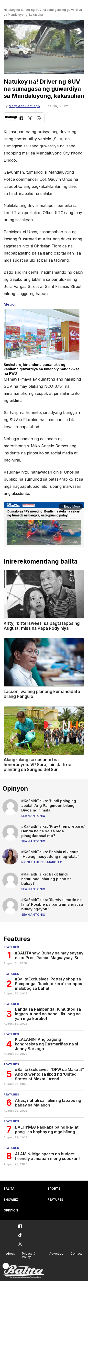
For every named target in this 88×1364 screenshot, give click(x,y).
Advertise (56, 1253)
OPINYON (11, 1210)
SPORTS (54, 1188)
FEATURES (55, 1199)
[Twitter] (30, 119)
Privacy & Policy (28, 1255)
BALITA (9, 1188)
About (10, 1253)
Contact (76, 1253)
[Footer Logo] (23, 1270)
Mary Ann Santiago (24, 106)
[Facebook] (21, 119)
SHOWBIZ (11, 1199)
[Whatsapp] (39, 119)
